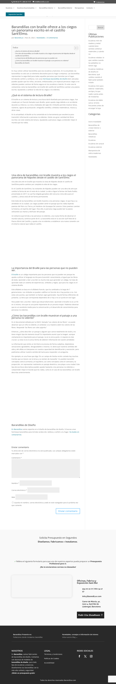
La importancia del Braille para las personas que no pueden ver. (36, 58)
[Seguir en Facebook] (79, 656)
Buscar (100, 27)
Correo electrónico (19, 490)
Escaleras (9, 8)
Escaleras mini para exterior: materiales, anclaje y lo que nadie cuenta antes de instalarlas (96, 91)
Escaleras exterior (95, 147)
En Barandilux (17, 429)
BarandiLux (19, 38)
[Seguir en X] (85, 656)
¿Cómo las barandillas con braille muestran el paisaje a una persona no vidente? (42, 61)
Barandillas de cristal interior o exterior (94, 128)
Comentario (17, 458)
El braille (15, 274)
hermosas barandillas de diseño (55, 79)
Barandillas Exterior (65, 8)
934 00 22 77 (87, 589)
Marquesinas (79, 8)
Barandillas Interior (46, 8)
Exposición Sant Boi (15, 14)
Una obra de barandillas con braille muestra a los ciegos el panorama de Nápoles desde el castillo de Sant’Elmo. (45, 55)
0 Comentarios (52, 38)
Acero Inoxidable (94, 122)
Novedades (41, 38)
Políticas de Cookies (51, 658)
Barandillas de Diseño (22, 63)
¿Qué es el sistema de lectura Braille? (27, 51)
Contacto (89, 8)
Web (13, 497)
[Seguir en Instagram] (91, 656)
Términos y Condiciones (53, 654)
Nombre (15, 483)
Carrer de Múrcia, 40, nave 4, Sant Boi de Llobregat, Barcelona (91, 604)
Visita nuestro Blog (69, 637)
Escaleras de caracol (96, 144)
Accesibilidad (49, 663)
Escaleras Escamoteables (25, 8)
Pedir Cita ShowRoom (89, 615)
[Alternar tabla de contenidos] (75, 48)
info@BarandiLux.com (91, 596)
